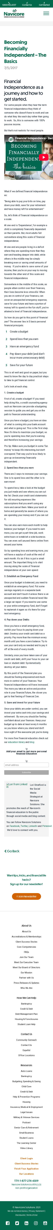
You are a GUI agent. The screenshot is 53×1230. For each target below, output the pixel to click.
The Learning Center (26, 1143)
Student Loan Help (26, 1024)
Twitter (24, 826)
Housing (27, 1102)
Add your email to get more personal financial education (26, 752)
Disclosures (20, 1215)
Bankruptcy (26, 1003)
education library (16, 742)
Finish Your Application (26, 1168)
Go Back (13, 851)
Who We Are (26, 988)
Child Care (26, 1086)
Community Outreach (26, 1040)
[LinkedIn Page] (26, 1223)
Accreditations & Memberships (26, 936)
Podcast (26, 1122)
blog (32, 742)
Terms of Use (32, 1215)
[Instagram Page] (36, 1223)
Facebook (15, 826)
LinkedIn (33, 826)
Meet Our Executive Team (26, 962)
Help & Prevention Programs (26, 1097)
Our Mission (26, 972)
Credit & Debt (26, 1009)
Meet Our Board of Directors (26, 967)
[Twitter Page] (17, 1223)
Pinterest (47, 826)
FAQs (26, 952)
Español (26, 1050)
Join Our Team (26, 957)
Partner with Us (26, 977)
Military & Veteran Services (26, 1117)
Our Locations (26, 1174)
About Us (26, 931)
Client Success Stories (26, 941)
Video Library (26, 1148)
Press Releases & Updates (26, 983)
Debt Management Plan (26, 1014)
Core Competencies (26, 947)
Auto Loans (26, 1071)
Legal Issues (26, 1112)
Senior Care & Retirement (26, 1127)
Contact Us (26, 1045)
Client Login (26, 1158)
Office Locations (26, 1055)
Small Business (26, 1132)
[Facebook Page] (7, 1223)
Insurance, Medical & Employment (26, 1107)
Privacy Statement (36, 1211)
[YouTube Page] (45, 1223)
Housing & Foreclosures (26, 1019)
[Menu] (46, 13)
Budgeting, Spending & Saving (26, 1081)
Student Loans (26, 1138)
